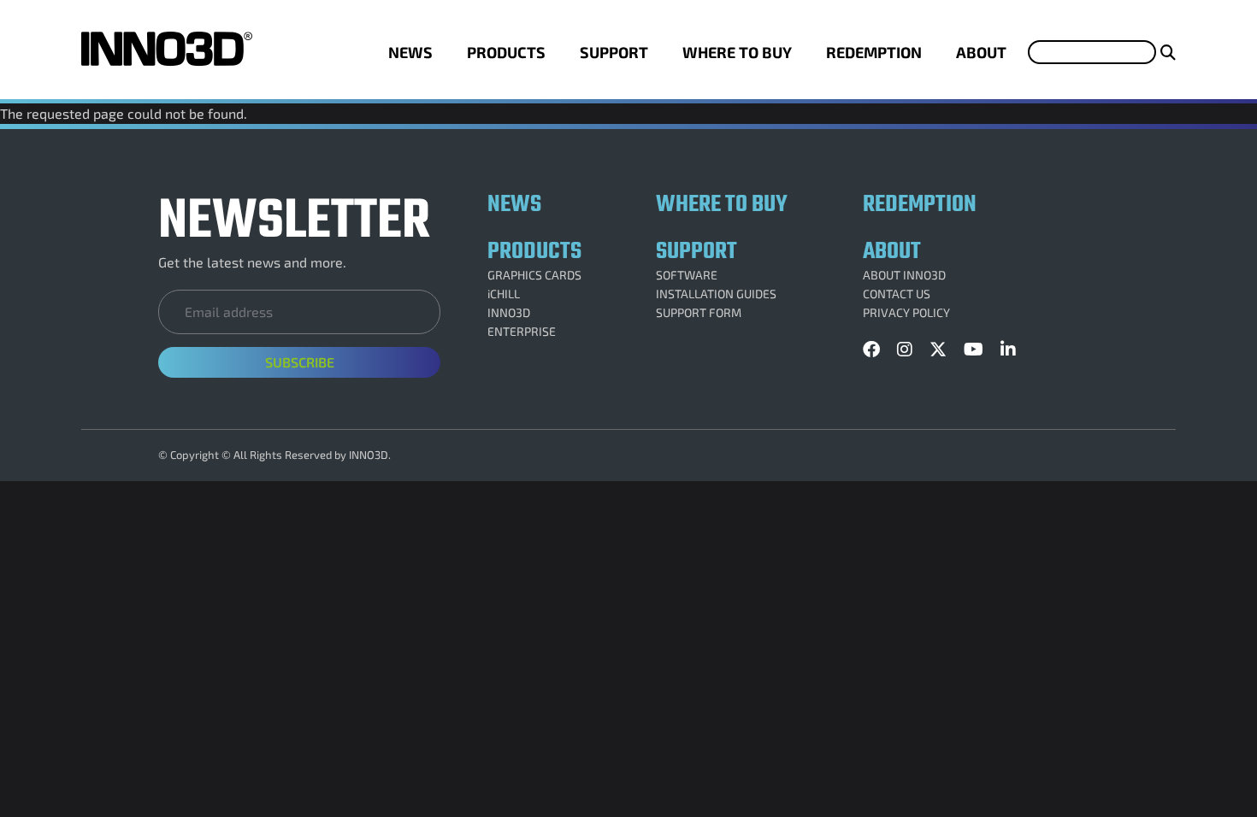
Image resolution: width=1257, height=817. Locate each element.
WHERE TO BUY (737, 52)
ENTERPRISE (521, 332)
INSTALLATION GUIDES (716, 294)
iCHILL (503, 294)
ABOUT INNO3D (904, 275)
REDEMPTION (874, 52)
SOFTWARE (686, 275)
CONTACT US (896, 294)
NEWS (410, 52)
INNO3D (508, 313)
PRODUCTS (506, 52)
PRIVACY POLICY (906, 313)
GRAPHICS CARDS (534, 275)
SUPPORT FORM (698, 313)
